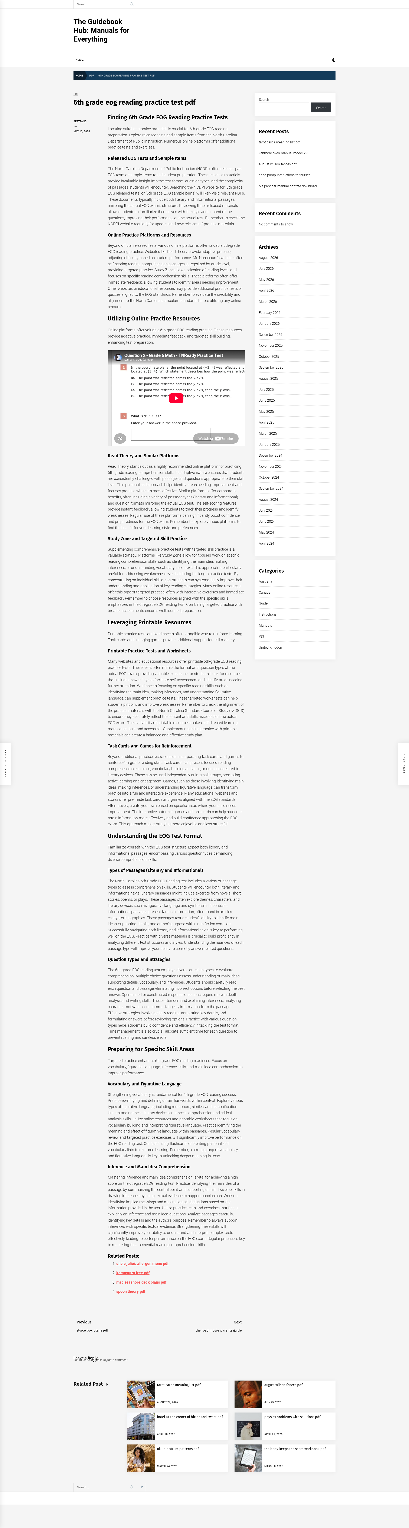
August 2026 (268, 258)
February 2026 (270, 313)
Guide (263, 603)
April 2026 (266, 291)
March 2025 (268, 433)
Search (264, 100)
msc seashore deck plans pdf (141, 1282)
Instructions (268, 614)
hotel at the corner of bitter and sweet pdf (190, 1417)
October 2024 (269, 477)
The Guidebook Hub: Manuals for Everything (101, 30)
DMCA (80, 60)
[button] (334, 61)
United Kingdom (271, 647)
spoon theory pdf (130, 1291)
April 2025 (266, 422)
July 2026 (266, 269)
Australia (265, 581)
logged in (96, 1360)
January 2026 (269, 324)
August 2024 (268, 500)
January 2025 (269, 445)
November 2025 (271, 345)
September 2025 (271, 367)
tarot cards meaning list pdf (279, 142)
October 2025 (269, 357)
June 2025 (267, 400)
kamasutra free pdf (133, 1273)
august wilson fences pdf (278, 164)
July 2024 (266, 510)
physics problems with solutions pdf (292, 1417)
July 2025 (266, 390)
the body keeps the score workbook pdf (295, 1449)
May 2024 (266, 532)
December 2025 (270, 335)
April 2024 (266, 543)
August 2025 (268, 379)
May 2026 (266, 280)
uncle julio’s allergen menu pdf (142, 1263)
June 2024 (267, 521)
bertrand (79, 121)
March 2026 (268, 302)
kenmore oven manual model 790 (284, 153)
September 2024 (271, 488)
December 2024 (270, 455)
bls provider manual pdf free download (288, 186)
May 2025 (266, 412)
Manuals (265, 625)
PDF (75, 94)
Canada (265, 592)
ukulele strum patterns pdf (178, 1449)
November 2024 (271, 467)
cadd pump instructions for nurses (284, 175)
